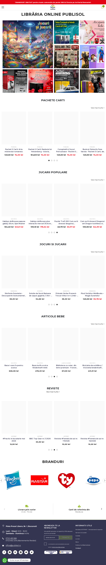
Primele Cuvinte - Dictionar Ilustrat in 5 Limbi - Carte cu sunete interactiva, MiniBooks (92, 294)
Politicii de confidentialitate (58, 547)
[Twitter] (32, 552)
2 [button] (51, 160)
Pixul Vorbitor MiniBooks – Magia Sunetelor (13, 294)
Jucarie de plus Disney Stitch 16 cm (40, 222)
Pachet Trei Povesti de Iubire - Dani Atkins (40, 150)
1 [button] (49, 160)
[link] (27, 509)
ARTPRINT (13, 436)
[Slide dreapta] (101, 509)
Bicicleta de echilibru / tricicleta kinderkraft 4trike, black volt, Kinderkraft (14, 366)
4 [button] (57, 160)
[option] (14, 134)
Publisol (14, 147)
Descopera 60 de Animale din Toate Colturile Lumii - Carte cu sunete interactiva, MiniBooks (39, 294)
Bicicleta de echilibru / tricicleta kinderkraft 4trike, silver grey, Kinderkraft (40, 366)
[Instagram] (10, 552)
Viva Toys (14, 219)
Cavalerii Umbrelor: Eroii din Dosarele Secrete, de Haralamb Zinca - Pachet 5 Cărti (92, 150)
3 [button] (54, 160)
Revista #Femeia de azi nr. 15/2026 (40, 440)
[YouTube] (26, 552)
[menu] (3, 7)
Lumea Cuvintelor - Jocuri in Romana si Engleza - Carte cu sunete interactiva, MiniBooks (66, 294)
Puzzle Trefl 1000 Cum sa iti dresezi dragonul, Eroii (92, 222)
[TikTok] (21, 552)
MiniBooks (14, 291)
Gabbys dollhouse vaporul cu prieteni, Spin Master (66, 222)
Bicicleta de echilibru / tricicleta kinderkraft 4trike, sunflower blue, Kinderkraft (66, 366)
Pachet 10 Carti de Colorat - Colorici (14, 150)
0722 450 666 (11, 538)
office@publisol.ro (13, 545)
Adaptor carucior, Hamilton (92, 365)
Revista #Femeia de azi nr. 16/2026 (13, 440)
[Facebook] (4, 552)
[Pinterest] (15, 552)
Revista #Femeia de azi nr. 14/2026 (66, 440)
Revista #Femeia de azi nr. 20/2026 (92, 440)
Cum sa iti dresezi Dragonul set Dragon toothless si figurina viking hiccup (14, 222)
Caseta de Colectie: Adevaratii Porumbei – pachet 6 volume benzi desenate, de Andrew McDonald (66, 150)
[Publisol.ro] (12, 480)
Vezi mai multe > (97, 108)
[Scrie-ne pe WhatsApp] (4, 560)
